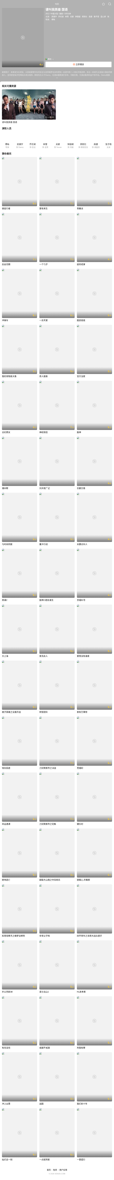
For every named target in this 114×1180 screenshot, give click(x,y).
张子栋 (110, 17)
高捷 (90, 17)
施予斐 (96, 17)
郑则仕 (84, 17)
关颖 (72, 17)
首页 (49, 1170)
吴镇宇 (54, 17)
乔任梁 (61, 17)
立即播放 (79, 64)
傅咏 (53, 19)
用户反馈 (63, 1170)
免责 (55, 1170)
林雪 (67, 17)
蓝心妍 (103, 17)
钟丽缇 (77, 17)
